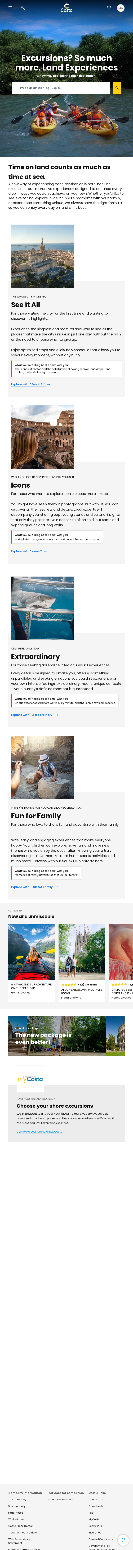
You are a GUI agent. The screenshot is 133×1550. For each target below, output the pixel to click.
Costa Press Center (20, 1526)
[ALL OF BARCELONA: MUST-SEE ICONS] (82, 963)
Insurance (95, 1532)
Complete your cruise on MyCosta (39, 1132)
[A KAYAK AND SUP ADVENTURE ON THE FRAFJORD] (31, 963)
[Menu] (10, 8)
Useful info (95, 1526)
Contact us (96, 1499)
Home (12, 1077)
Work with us (16, 1519)
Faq (91, 1512)
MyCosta (94, 1519)
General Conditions (101, 1539)
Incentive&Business (60, 1499)
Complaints (96, 1506)
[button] (109, 8)
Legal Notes (15, 1512)
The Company (17, 1499)
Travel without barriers (22, 1532)
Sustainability (16, 1506)
